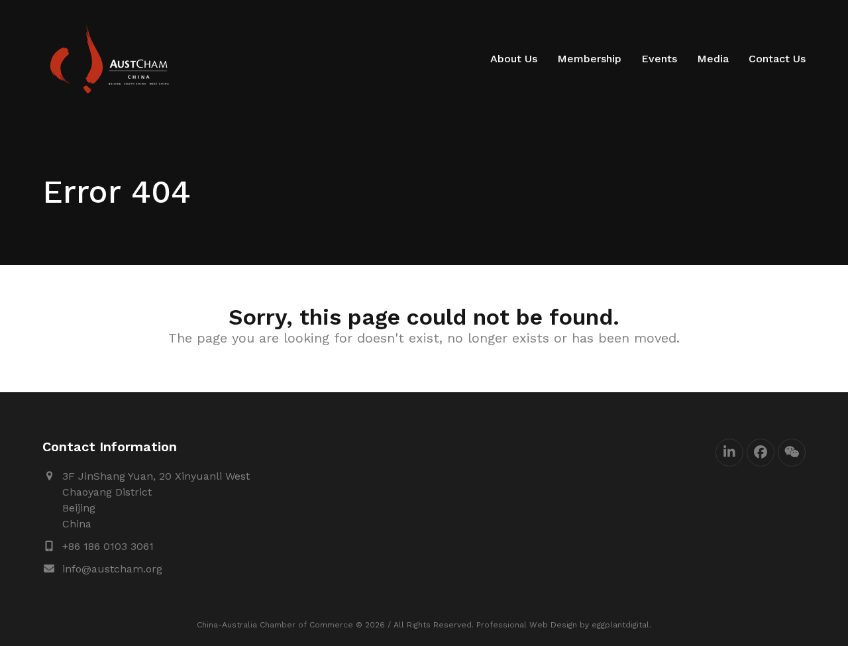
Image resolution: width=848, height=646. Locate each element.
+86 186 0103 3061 (108, 546)
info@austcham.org (112, 569)
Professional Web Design (526, 624)
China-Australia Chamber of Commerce (275, 624)
